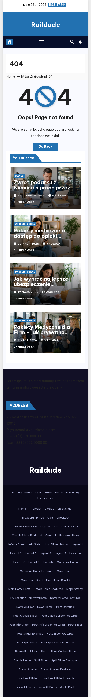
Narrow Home (38, 597)
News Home (45, 606)
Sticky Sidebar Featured (56, 669)
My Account (18, 597)
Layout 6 (75, 553)
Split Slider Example (64, 660)
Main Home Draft (32, 580)
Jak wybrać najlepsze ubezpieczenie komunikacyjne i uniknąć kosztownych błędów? (44, 287)
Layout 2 (16, 553)
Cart (50, 517)
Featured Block (69, 535)
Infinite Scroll (16, 544)
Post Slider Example (30, 633)
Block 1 (37, 508)
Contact (51, 535)
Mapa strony (74, 589)
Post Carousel (65, 606)
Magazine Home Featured (37, 571)
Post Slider (75, 624)
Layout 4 (45, 553)
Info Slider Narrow (56, 544)
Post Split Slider (27, 642)
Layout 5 (60, 553)
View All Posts (26, 687)
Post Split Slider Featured (57, 642)
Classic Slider (69, 526)
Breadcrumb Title (33, 517)
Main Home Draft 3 (20, 589)
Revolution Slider (26, 651)
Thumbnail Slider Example (58, 678)
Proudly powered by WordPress (33, 492)
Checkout (63, 517)
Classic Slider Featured (27, 535)
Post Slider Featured (60, 633)
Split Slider (41, 660)
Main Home (64, 571)
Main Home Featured (49, 589)
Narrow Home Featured (65, 597)
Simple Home (22, 660)
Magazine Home (67, 562)
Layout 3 (30, 553)
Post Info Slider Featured (48, 624)
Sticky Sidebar (28, 669)
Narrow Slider (25, 606)
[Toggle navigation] (41, 42)
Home (10, 76)
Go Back (45, 146)
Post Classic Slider (25, 615)
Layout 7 (19, 562)
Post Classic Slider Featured (59, 615)
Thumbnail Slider (27, 678)
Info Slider (35, 544)
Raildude (45, 25)
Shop (44, 651)
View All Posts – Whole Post (56, 687)
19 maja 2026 (28, 291)
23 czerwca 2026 (32, 195)
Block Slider (65, 508)
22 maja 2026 (29, 243)
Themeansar (45, 498)
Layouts (48, 562)
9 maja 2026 (28, 340)
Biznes (19, 176)
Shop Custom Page (63, 651)
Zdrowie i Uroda (25, 224)
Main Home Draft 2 (58, 580)
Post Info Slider (19, 624)
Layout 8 (34, 562)
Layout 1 (77, 544)
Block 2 (49, 508)
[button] (72, 42)
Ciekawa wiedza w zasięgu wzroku (35, 526)
